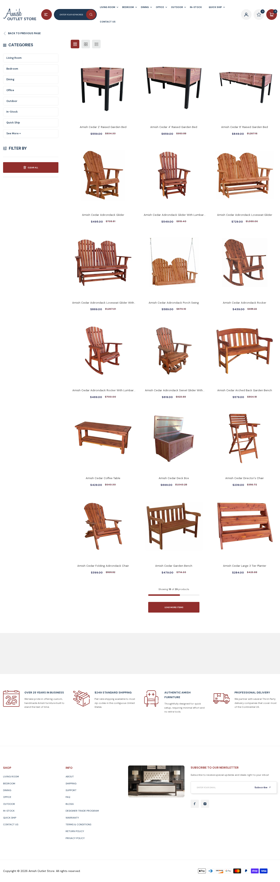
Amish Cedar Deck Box (174, 478)
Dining (10, 79)
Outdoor (11, 101)
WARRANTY (72, 817)
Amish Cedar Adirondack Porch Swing (174, 302)
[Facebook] (195, 804)
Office (10, 90)
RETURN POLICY (75, 831)
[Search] (91, 14)
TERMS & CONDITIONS (78, 824)
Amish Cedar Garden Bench (173, 566)
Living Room (14, 58)
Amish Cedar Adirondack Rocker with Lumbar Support (103, 391)
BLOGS (70, 804)
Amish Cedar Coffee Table (103, 478)
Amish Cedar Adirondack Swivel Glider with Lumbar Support (174, 391)
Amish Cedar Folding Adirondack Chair (103, 566)
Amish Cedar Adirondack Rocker (244, 302)
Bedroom (12, 68)
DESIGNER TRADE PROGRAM (82, 810)
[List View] (96, 44)
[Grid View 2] (85, 44)
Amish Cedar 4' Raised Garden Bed (173, 127)
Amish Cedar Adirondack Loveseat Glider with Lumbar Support (103, 303)
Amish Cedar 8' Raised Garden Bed (244, 127)
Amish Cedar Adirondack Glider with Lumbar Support (174, 215)
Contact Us (10, 824)
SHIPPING (71, 783)
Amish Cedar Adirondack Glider (103, 215)
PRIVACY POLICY (75, 838)
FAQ (68, 797)
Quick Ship (13, 122)
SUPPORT (71, 790)
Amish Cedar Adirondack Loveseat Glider (244, 215)
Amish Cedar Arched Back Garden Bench (244, 390)
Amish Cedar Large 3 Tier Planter (244, 566)
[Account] (246, 14)
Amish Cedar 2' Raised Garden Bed (103, 127)
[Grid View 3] (75, 44)
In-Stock (12, 111)
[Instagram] (205, 804)
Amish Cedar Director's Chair (244, 478)
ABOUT (70, 776)
